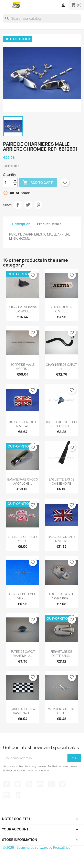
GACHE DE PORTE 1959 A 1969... (61, 596)
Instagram (6, 795)
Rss (29, 784)
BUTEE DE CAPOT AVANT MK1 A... (22, 654)
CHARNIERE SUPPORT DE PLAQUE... (23, 309)
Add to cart (38, 182)
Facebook (6, 784)
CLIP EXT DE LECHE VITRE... (22, 596)
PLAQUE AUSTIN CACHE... (62, 309)
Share (17, 205)
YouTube (40, 784)
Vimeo (62, 784)
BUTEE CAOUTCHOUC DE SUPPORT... (61, 424)
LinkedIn (18, 795)
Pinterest (38, 205)
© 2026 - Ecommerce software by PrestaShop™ (38, 847)
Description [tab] (21, 224)
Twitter (18, 784)
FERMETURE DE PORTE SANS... (61, 654)
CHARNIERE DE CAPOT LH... (61, 367)
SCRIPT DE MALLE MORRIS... (22, 367)
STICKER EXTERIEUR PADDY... (22, 539)
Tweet (28, 205)
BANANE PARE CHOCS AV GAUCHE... (22, 481)
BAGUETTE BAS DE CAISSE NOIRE (61, 481)
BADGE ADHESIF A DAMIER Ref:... (22, 711)
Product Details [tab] (49, 224)
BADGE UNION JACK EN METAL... (22, 424)
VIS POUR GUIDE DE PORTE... (61, 711)
